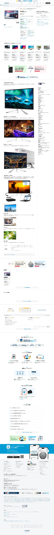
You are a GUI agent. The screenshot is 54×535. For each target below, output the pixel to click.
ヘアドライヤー (12, 500)
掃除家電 (6, 500)
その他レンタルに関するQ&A (23, 37)
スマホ (22, 499)
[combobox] (16, 3)
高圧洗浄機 (46, 500)
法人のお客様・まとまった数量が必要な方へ (10, 474)
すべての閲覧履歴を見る (27, 287)
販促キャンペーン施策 (42, 466)
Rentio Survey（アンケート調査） (44, 467)
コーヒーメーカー (29, 500)
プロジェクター (24, 499)
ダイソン (42, 499)
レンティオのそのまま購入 (7, 466)
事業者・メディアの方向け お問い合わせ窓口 (10, 487)
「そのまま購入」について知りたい (23, 398)
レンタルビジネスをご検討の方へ (44, 461)
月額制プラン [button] (29, 30)
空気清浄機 (27, 499)
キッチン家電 (33, 500)
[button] (16, 8)
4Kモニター (30, 245)
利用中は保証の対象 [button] (30, 35)
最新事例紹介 (41, 473)
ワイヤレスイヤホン (33, 498)
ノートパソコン (7, 499)
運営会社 (5, 469)
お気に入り (37, 12)
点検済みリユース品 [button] (30, 31)
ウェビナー (41, 470)
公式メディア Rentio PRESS (7, 468)
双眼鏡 (15, 498)
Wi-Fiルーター (19, 499)
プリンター (13, 499)
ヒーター (44, 500)
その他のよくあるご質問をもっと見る (27, 432)
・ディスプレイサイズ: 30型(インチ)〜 (15, 250)
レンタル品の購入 (18, 466)
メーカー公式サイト (8, 254)
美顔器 (15, 500)
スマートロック (37, 498)
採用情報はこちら (6, 515)
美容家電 (18, 500)
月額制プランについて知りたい (18, 380)
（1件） (8, 283)
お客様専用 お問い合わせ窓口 (8, 483)
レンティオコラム (42, 471)
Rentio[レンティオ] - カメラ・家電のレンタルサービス (10, 496)
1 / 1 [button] (18, 22)
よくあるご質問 (17, 467)
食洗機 (23, 500)
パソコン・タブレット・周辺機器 (15, 245)
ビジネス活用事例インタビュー (43, 474)
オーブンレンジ (25, 500)
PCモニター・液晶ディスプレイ (24, 245)
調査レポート (41, 472)
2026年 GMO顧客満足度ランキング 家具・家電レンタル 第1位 (27, 342)
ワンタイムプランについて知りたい (31, 380)
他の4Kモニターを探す (40, 21)
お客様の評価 (5, 467)
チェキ (22, 498)
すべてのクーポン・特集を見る (27, 301)
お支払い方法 (29, 461)
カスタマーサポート (18, 461)
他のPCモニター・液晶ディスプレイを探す (43, 22)
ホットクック (20, 500)
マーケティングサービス (42, 465)
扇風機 (41, 500)
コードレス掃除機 (48, 499)
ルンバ (35, 499)
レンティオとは (6, 461)
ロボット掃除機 (39, 499)
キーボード (15, 499)
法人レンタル (47, 498)
